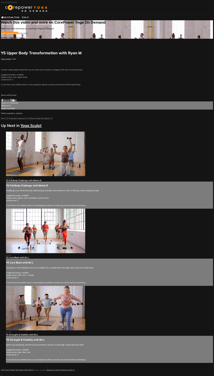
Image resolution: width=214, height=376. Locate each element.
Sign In (25, 17)
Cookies (43, 370)
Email (14, 100)
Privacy (37, 370)
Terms (31, 370)
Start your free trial (9, 33)
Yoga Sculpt (6, 59)
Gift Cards (20, 370)
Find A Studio (10, 370)
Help (26, 370)
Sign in (22, 37)
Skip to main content (9, 2)
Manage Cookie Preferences (58, 370)
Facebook (5, 100)
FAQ (2, 370)
